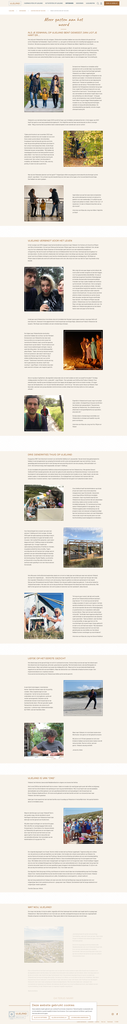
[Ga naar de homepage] (15, 3)
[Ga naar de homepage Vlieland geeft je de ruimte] (18, 1015)
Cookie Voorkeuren (81, 1021)
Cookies (97, 1021)
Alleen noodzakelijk (59, 1018)
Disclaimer (90, 1021)
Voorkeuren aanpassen (79, 1018)
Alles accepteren (40, 1018)
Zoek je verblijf (111, 3)
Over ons (103, 1021)
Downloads (110, 1021)
